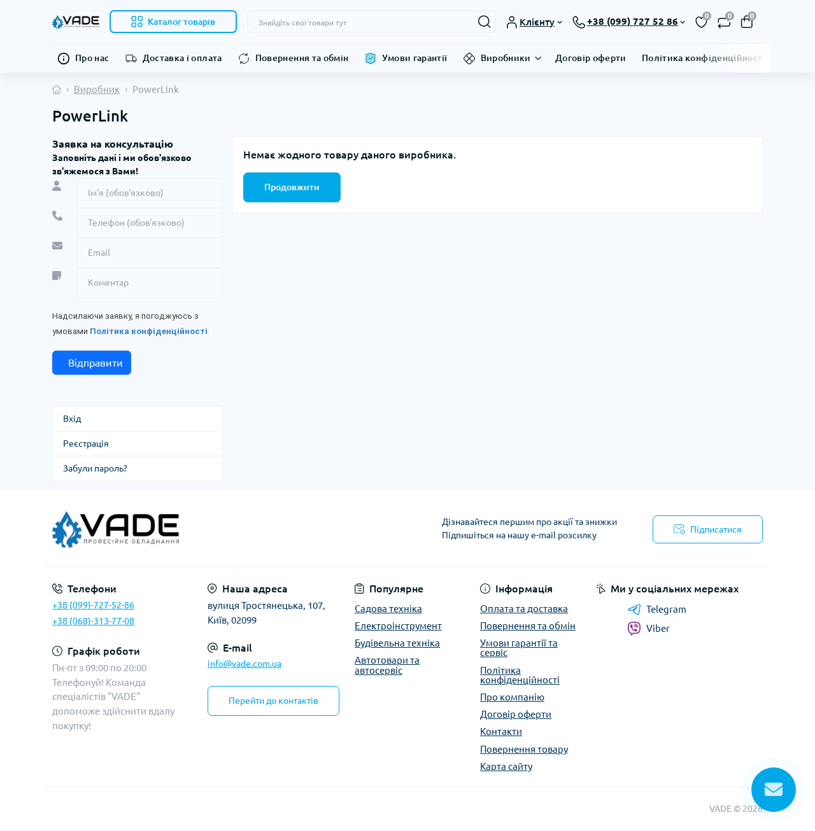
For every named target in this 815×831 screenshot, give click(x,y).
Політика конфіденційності (703, 58)
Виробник (97, 89)
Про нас (92, 58)
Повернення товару (524, 749)
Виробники (506, 58)
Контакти (501, 731)
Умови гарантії (415, 58)
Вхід (72, 419)
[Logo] (75, 21)
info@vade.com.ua (244, 664)
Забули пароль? (95, 468)
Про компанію (512, 697)
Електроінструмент (398, 625)
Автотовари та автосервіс (387, 665)
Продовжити (292, 187)
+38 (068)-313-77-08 (93, 621)
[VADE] (226, 529)
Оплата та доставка (524, 608)
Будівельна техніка (397, 643)
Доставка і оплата (182, 58)
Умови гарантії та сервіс (519, 648)
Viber (658, 628)
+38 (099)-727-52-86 (93, 605)
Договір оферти (591, 58)
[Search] (484, 21)
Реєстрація (86, 443)
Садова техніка (388, 608)
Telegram (666, 609)
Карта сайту (506, 766)
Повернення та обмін (302, 58)
